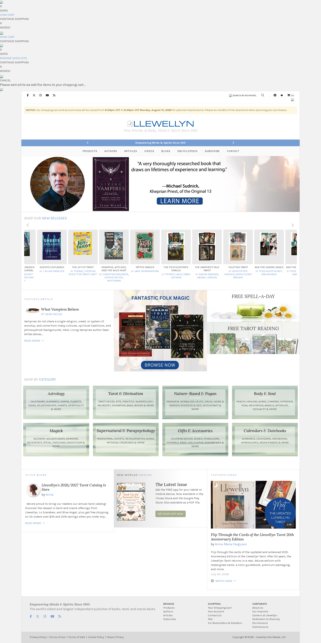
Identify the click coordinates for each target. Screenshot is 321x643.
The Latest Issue (171, 484)
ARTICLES (130, 151)
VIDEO (232, 475)
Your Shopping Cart (220, 607)
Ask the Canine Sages (264, 267)
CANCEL (5, 80)
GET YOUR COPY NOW (170, 513)
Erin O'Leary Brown (238, 276)
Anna (50, 494)
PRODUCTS (90, 151)
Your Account (216, 611)
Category (47, 379)
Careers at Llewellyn (264, 615)
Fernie (73, 271)
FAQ (210, 619)
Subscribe (169, 619)
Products (169, 607)
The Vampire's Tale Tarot (202, 269)
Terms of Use (57, 637)
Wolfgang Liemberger (106, 282)
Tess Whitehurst (265, 271)
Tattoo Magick (140, 267)
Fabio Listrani (176, 276)
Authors (168, 611)
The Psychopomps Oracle (171, 269)
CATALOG (145, 475)
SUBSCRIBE (212, 151)
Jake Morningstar (142, 271)
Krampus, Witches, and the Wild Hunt (109, 269)
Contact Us (215, 615)
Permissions (260, 623)
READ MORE (32, 340)
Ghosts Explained (47, 267)
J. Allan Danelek (49, 271)
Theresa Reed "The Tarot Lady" (78, 273)
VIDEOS (149, 151)
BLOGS (165, 151)
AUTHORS (110, 151)
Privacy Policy (38, 637)
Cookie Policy (96, 637)
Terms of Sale (76, 637)
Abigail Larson (202, 277)
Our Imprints (260, 611)
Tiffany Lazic (168, 274)
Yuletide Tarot (233, 267)
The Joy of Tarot (78, 267)
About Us (257, 607)
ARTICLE (47, 299)
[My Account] (275, 95)
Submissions (260, 627)
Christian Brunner (111, 274)
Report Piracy (115, 637)
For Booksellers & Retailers (225, 623)
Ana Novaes (264, 274)
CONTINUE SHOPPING (14, 19)
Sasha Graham (203, 274)
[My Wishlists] (282, 95)
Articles (168, 615)
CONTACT (233, 151)
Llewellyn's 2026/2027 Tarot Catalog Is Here (74, 487)
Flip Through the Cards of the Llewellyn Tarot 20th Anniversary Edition (252, 536)
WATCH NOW (223, 581)
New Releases (54, 218)
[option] (47, 256)
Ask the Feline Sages (295, 267)
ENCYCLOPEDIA (188, 151)
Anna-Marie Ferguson (231, 544)
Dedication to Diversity (266, 619)
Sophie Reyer (109, 277)
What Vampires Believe (60, 309)
